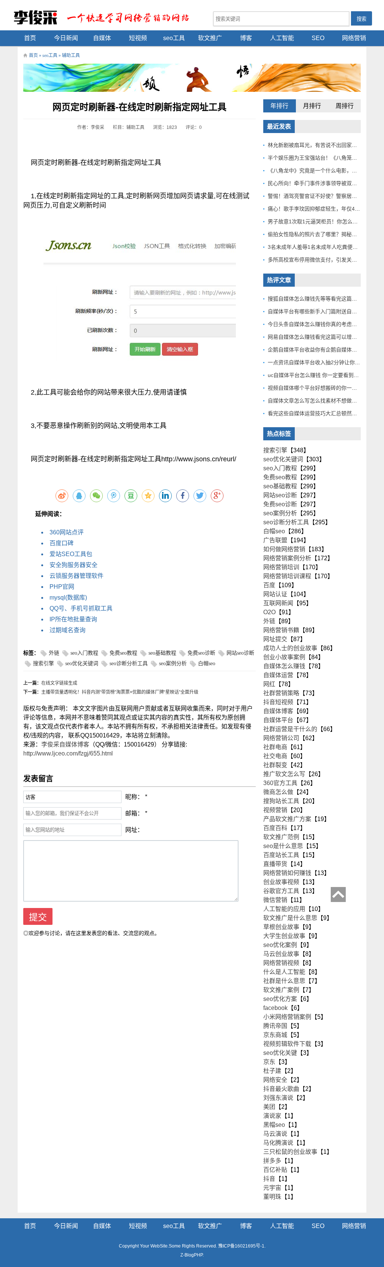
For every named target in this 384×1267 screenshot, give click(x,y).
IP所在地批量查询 (73, 619)
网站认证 (275, 594)
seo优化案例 (280, 945)
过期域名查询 (68, 630)
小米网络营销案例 (287, 1017)
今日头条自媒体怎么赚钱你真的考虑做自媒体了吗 (325, 324)
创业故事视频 (281, 882)
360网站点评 (67, 532)
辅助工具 (71, 55)
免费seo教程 (123, 653)
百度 (269, 585)
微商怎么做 (278, 792)
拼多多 (272, 1161)
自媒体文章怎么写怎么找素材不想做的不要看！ (323, 401)
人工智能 (282, 38)
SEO (318, 38)
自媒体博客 (278, 711)
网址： (134, 830)
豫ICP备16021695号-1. (242, 1246)
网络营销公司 (281, 738)
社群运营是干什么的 (290, 729)
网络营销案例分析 (287, 558)
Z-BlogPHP (191, 1255)
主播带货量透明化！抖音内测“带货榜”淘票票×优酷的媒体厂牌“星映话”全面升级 (119, 692)
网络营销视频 (281, 963)
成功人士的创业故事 (290, 648)
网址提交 (275, 639)
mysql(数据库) (68, 597)
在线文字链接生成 (59, 683)
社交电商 (275, 756)
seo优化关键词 (81, 663)
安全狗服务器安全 (74, 565)
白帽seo (206, 663)
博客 (246, 38)
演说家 (272, 1116)
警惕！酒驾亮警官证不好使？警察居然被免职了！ (325, 196)
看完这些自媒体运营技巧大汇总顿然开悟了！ (320, 413)
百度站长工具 (281, 855)
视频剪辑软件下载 (287, 1044)
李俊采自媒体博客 (65, 744)
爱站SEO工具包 (71, 554)
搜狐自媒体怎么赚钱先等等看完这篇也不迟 (318, 299)
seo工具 (174, 38)
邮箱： (134, 813)
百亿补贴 (275, 1170)
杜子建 (272, 1071)
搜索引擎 (43, 663)
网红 (269, 684)
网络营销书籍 (281, 630)
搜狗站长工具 (281, 801)
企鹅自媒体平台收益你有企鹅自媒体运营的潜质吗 (325, 350)
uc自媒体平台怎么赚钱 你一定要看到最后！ (318, 375)
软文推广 (210, 38)
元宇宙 (272, 1188)
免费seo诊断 (201, 653)
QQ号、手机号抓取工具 (81, 608)
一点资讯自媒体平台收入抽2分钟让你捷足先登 (322, 362)
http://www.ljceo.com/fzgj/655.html (68, 753)
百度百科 (275, 828)
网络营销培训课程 (287, 576)
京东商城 (275, 1035)
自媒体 (102, 38)
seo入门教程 (84, 653)
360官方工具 (280, 783)
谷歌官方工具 (281, 891)
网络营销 (354, 38)
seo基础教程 (162, 653)
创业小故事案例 (284, 657)
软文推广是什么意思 (290, 918)
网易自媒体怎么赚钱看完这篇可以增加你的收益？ (325, 337)
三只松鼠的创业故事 (290, 1152)
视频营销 (275, 810)
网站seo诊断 (240, 653)
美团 (269, 1107)
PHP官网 (62, 586)
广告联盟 (275, 540)
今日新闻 (66, 38)
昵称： (134, 797)
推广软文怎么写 (284, 774)
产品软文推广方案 (287, 819)
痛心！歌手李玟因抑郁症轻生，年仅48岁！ (318, 209)
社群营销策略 (281, 693)
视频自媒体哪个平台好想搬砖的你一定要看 (318, 388)
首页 (30, 38)
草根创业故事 (281, 927)
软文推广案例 (281, 990)
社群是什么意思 (284, 981)
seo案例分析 (173, 663)
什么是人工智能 (284, 972)
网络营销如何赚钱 (287, 873)
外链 (54, 653)
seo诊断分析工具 (129, 663)
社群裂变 (275, 765)
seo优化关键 (280, 1053)
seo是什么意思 (283, 846)
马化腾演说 (278, 1143)
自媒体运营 (278, 675)
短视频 (138, 38)
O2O (269, 612)
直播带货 (275, 864)
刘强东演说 (278, 1098)
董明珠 (272, 1197)
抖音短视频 (278, 702)
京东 (269, 1062)
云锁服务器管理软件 (77, 576)
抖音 (269, 1179)
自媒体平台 (278, 720)
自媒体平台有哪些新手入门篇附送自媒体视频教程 (325, 311)
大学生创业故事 (284, 936)
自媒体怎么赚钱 (284, 666)
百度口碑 (62, 543)
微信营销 (275, 900)
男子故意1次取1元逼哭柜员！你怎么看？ (315, 221)
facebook (275, 1008)
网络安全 (275, 1080)
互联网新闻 (278, 603)
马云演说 (275, 1134)
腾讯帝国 (275, 1026)
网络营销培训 (281, 567)
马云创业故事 (281, 954)
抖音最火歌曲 (281, 1089)
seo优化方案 (280, 999)
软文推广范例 (281, 837)
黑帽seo (274, 1125)
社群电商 (275, 747)
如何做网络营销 (284, 549)
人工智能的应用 (284, 909)
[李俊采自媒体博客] (106, 17)
